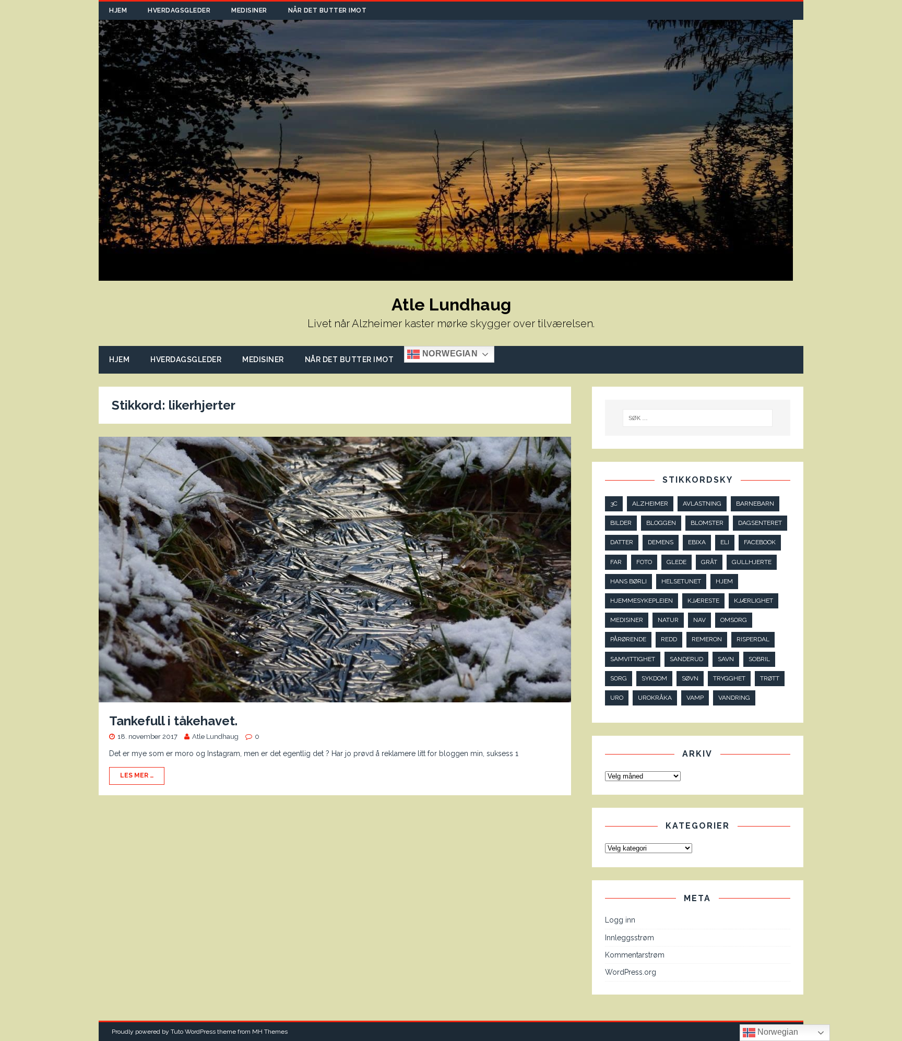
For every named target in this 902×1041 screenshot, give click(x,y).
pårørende (628, 639)
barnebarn (755, 503)
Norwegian (449, 354)
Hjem (118, 10)
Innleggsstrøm (629, 938)
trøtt (769, 678)
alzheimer (650, 503)
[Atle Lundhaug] (446, 275)
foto (644, 562)
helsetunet (681, 581)
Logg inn (620, 920)
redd (669, 639)
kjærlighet (753, 600)
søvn (690, 678)
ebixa (697, 542)
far (616, 562)
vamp (695, 697)
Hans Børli (628, 581)
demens (660, 542)
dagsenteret (760, 523)
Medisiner (249, 10)
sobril (759, 659)
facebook (760, 542)
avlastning (702, 503)
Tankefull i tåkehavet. (173, 720)
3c (614, 503)
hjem (724, 581)
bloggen (661, 523)
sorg (618, 678)
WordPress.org (630, 972)
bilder (621, 523)
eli (724, 542)
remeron (707, 639)
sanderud (686, 659)
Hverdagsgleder (179, 10)
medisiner (626, 620)
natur (668, 620)
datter (621, 542)
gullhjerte (752, 562)
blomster (707, 523)
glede (676, 562)
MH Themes (270, 1031)
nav (699, 620)
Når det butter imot (327, 10)
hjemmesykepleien (641, 600)
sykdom (654, 678)
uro (616, 697)
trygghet (729, 678)
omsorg (733, 620)
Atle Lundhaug (215, 736)
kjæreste (703, 600)
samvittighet (632, 659)
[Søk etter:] (697, 418)
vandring (734, 697)
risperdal (753, 639)
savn (726, 659)
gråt (709, 562)
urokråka (655, 697)
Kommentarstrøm (634, 955)
